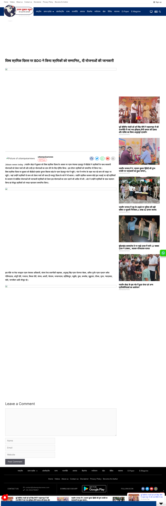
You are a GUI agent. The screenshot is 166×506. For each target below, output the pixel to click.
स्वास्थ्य (116, 11)
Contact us (28, 2)
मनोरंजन (97, 11)
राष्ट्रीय (38, 11)
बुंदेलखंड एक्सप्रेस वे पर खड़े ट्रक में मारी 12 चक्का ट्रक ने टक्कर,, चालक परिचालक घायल (139, 247)
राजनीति (75, 11)
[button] (160, 12)
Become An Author (61, 2)
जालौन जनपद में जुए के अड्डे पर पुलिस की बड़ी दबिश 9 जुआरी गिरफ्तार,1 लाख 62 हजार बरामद (137, 208)
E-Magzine (136, 11)
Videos (12, 2)
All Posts (42, 160)
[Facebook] (143, 489)
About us (19, 2)
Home (6, 2)
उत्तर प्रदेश (47, 11)
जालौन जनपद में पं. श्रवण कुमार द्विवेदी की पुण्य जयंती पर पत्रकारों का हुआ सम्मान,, (137, 169)
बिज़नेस (89, 11)
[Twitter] (147, 489)
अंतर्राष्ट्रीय (60, 11)
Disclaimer (37, 2)
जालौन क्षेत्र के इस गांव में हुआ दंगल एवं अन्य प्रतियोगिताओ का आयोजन (136, 286)
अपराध (82, 11)
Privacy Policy (48, 2)
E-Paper (125, 11)
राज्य (68, 11)
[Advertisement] (83, 39)
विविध (110, 11)
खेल (104, 11)
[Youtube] (151, 489)
